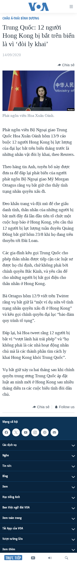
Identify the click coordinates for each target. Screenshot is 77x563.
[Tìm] (66, 558)
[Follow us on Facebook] (6, 432)
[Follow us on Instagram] (35, 432)
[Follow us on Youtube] (25, 432)
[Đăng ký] (54, 432)
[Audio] (50, 558)
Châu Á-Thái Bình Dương (20, 18)
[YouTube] (33, 558)
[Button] (66, 65)
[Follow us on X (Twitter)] (16, 432)
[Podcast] (45, 432)
